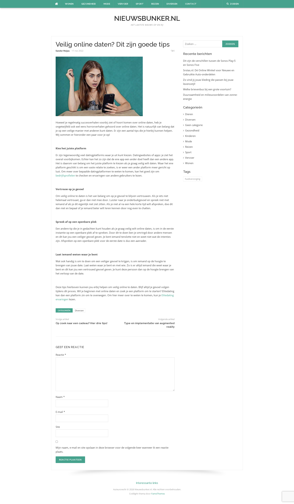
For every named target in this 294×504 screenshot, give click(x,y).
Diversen (172, 4)
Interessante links (147, 483)
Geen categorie (194, 125)
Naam (60, 397)
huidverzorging (192, 178)
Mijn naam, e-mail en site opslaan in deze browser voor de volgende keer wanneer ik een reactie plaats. (112, 449)
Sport (140, 4)
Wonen (69, 4)
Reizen (155, 4)
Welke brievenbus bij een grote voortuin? (207, 89)
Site (58, 427)
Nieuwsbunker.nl (147, 18)
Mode (107, 4)
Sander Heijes (63, 50)
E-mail (60, 412)
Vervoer (123, 4)
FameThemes (158, 493)
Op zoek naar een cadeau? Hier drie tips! (81, 323)
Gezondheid (88, 4)
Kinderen (190, 136)
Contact (191, 4)
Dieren (189, 114)
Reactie (61, 354)
